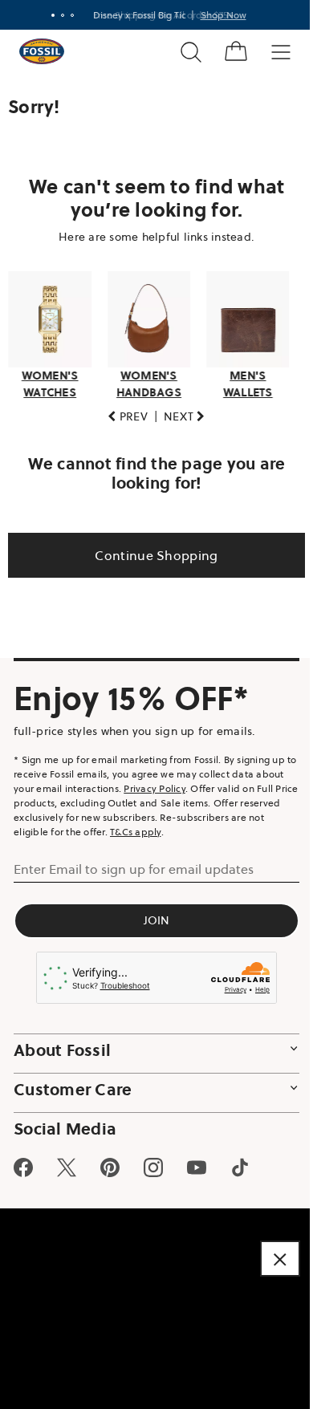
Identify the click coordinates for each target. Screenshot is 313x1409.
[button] (122, 412)
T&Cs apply (171, 827)
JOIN (150, 916)
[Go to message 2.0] (56, 15)
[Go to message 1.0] (46, 15)
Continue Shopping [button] (150, 550)
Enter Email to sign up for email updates (134, 864)
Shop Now (217, 15)
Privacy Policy (185, 783)
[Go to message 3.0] (65, 15)
